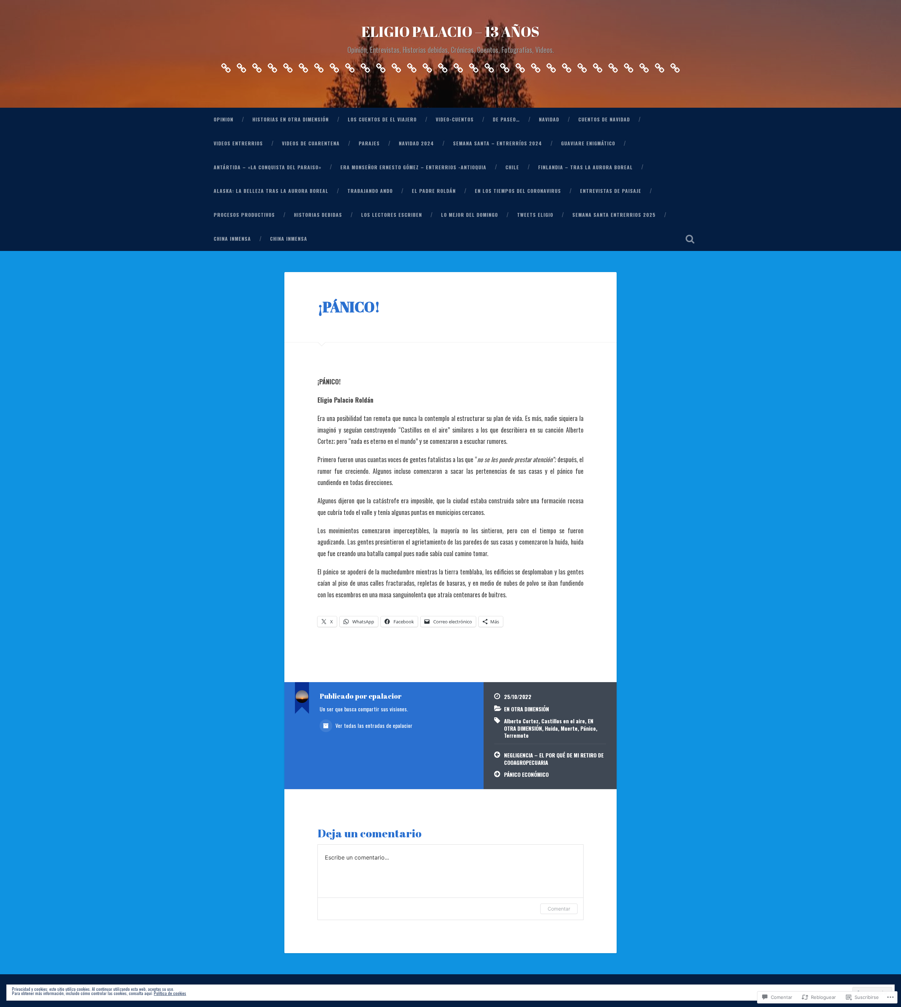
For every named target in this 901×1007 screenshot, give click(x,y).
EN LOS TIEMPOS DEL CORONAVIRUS (518, 190)
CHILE (512, 167)
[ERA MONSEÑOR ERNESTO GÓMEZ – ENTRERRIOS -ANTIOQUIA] (442, 66)
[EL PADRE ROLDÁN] (520, 66)
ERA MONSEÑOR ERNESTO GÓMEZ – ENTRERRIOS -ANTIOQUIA (413, 167)
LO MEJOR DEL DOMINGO (469, 214)
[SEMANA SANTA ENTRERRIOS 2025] (644, 66)
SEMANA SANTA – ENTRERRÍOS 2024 (497, 143)
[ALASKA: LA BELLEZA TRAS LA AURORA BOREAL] (489, 66)
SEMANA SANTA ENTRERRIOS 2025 (614, 214)
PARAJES (369, 143)
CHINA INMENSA (232, 238)
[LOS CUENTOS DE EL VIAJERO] (257, 66)
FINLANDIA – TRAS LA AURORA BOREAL (585, 167)
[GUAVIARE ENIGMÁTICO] (411, 66)
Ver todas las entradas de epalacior (373, 725)
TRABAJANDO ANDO (370, 190)
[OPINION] (226, 66)
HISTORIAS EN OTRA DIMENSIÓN (290, 119)
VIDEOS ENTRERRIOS (238, 143)
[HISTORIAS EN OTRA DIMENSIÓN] (241, 66)
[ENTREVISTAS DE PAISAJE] (551, 66)
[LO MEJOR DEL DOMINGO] (613, 66)
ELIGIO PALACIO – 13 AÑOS (450, 31)
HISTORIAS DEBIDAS (318, 214)
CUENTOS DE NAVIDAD (604, 119)
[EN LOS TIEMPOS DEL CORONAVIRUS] (535, 66)
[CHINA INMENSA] (659, 66)
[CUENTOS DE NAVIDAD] (319, 66)
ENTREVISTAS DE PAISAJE (610, 190)
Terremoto (516, 735)
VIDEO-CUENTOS (455, 119)
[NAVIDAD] (303, 66)
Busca (690, 239)
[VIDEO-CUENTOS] (272, 66)
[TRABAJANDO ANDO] (504, 66)
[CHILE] (458, 66)
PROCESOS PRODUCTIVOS (244, 214)
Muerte (569, 728)
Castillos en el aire (563, 721)
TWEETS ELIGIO (535, 214)
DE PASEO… (506, 119)
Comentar (559, 909)
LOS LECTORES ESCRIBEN (391, 214)
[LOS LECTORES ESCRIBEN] (597, 66)
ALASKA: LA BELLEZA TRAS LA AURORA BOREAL (271, 190)
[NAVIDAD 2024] (380, 66)
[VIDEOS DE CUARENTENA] (349, 66)
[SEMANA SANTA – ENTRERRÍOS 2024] (396, 66)
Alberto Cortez (521, 721)
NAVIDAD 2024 (416, 143)
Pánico (588, 728)
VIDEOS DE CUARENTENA (311, 143)
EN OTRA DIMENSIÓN (526, 709)
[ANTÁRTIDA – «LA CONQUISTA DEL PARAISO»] (427, 66)
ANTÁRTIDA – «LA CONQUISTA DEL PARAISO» (267, 167)
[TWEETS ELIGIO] (628, 66)
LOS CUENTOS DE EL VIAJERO (382, 119)
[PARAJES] (365, 66)
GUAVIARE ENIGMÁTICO (588, 143)
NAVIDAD (549, 119)
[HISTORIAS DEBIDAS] (582, 66)
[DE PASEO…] (288, 66)
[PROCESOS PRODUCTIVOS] (566, 66)
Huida (551, 728)
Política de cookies (170, 993)
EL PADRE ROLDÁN (434, 190)
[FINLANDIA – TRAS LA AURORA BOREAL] (473, 66)
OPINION (223, 119)
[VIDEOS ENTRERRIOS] (334, 66)
